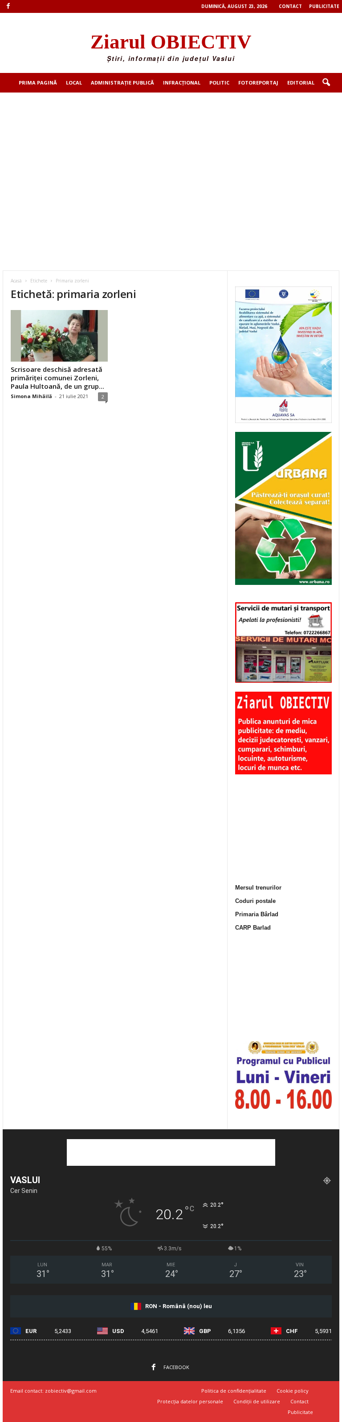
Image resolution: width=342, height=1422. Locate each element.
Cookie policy (293, 1390)
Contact (290, 6)
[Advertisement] (171, 159)
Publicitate (324, 6)
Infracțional (181, 82)
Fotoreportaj (258, 82)
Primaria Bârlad (256, 914)
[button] (326, 83)
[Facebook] (8, 6)
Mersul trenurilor (258, 887)
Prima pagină (38, 82)
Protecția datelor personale (190, 1401)
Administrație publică (122, 82)
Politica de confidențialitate (233, 1390)
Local (74, 82)
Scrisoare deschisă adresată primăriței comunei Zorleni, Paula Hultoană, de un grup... (57, 378)
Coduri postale (255, 901)
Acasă (16, 281)
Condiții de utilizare (256, 1401)
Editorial (300, 82)
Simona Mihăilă (31, 396)
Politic (219, 82)
